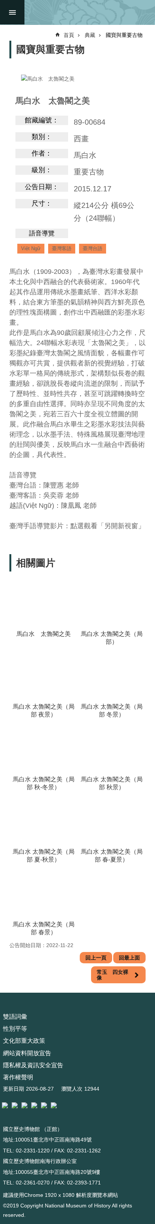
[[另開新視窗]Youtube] (44, 1105)
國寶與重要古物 (124, 35)
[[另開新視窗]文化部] (5, 1105)
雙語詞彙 (15, 1016)
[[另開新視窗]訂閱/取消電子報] (15, 1105)
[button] (43, 602)
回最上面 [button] (129, 958)
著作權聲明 (18, 1077)
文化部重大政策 (24, 1041)
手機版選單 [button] (12, 12)
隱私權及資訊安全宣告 (33, 1065)
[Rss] (54, 1105)
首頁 (69, 35)
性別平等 (15, 1028)
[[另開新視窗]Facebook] (24, 1105)
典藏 (90, 35)
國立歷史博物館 (88, 12)
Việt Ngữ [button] (31, 248)
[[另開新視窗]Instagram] (34, 1105)
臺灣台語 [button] (92, 248)
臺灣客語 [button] (61, 248)
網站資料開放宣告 (27, 1053)
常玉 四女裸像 (112, 974)
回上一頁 (95, 958)
